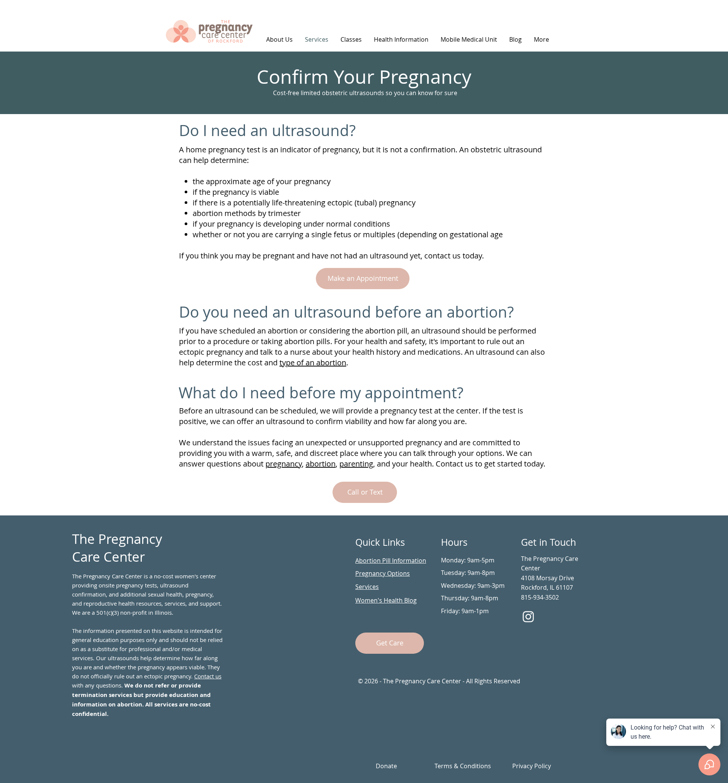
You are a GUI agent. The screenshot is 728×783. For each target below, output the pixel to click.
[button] (401, 39)
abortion (321, 464)
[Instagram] (528, 616)
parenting (356, 464)
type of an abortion (312, 362)
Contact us (207, 676)
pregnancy (283, 464)
